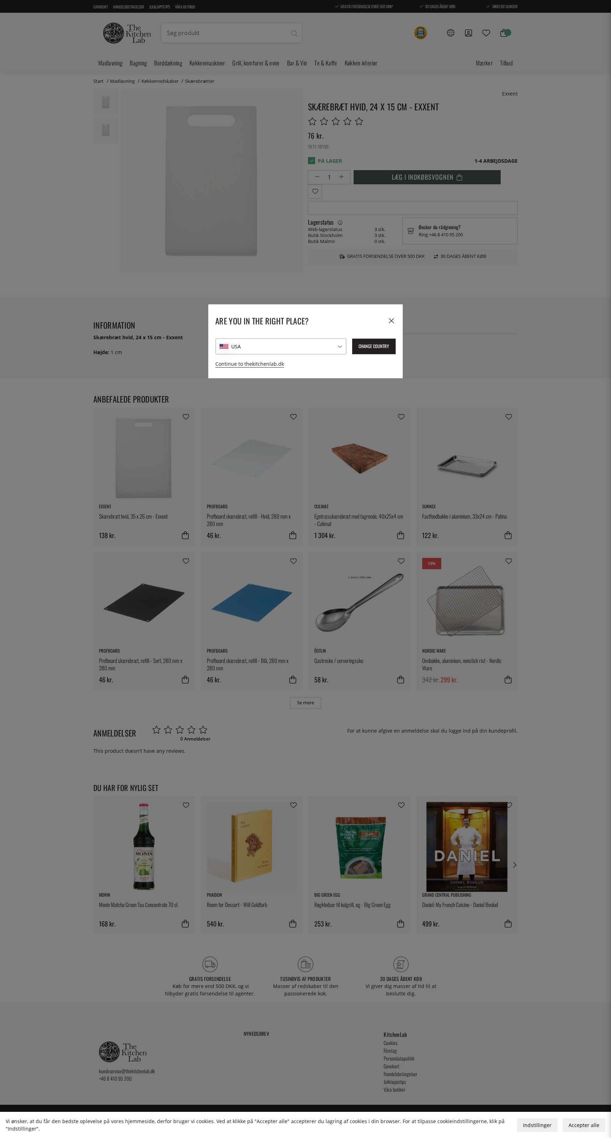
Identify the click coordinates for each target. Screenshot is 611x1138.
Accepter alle (584, 1125)
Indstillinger (537, 1125)
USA (236, 346)
